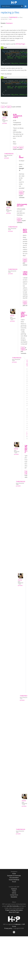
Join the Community (13, 906)
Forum (14, 882)
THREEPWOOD (13, 17)
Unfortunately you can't (22, 205)
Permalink (4, 123)
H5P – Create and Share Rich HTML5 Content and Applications (14, 2)
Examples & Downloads (14, 875)
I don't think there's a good (24, 314)
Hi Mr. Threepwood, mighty (17, 115)
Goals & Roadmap (14, 879)
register (9, 106)
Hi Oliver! (21, 156)
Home (14, 873)
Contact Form (14, 895)
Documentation (14, 877)
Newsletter (14, 897)
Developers (9, 23)
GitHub (14, 893)
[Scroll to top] (14, 933)
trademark (17, 924)
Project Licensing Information (14, 910)
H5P (14, 919)
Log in (2, 106)
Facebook (14, 889)
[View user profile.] (5, 116)
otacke (4, 118)
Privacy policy (8, 928)
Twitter (14, 891)
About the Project (14, 912)
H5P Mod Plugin (20, 44)
